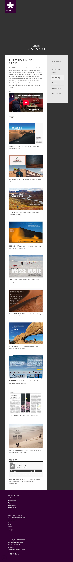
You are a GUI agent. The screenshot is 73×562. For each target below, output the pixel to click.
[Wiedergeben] (12, 471)
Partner (10, 527)
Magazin (54, 83)
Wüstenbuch (11, 505)
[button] (4, 558)
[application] (26, 471)
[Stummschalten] (34, 471)
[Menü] (66, 8)
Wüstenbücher (56, 88)
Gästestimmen (56, 93)
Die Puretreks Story (56, 63)
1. (22, 475)
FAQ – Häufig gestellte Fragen (17, 518)
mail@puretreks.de (17, 542)
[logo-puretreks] (10, 6)
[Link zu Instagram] (11, 530)
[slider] (39, 471)
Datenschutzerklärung (15, 515)
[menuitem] (66, 8)
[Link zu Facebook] (9, 530)
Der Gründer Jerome (56, 71)
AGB (9, 522)
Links (9, 524)
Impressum (11, 520)
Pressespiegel (56, 78)
